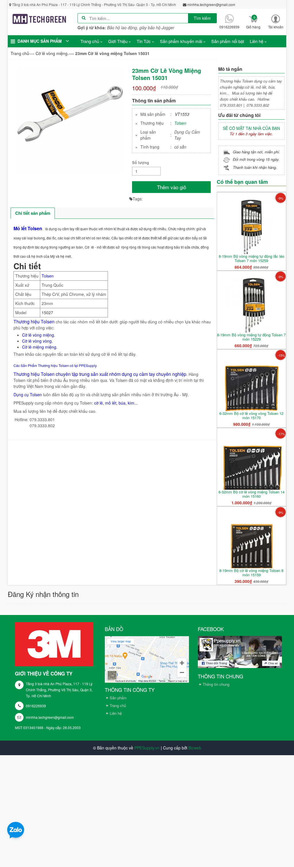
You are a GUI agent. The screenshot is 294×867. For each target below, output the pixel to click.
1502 (46, 312)
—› (55, 53)
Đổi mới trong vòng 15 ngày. (256, 159)
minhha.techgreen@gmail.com (50, 717)
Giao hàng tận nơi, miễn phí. (256, 152)
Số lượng (140, 162)
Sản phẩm (118, 697)
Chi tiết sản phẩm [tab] (32, 213)
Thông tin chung (216, 684)
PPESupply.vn (147, 748)
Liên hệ (116, 713)
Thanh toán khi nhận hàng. (255, 167)
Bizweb (194, 748)
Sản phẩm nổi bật (227, 41)
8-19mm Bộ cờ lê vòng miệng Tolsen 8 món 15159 (251, 572)
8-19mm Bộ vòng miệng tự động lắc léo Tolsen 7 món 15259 (251, 258)
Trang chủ (118, 705)
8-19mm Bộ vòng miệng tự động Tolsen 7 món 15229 (251, 337)
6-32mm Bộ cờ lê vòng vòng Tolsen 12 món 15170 (251, 415)
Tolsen (180, 123)
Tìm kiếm (202, 18)
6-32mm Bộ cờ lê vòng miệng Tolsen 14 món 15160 (251, 494)
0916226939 (36, 705)
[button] (275, 21)
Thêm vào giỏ (171, 187)
